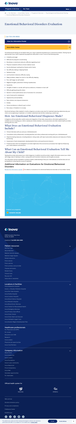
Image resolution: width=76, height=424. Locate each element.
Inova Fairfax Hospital (11, 294)
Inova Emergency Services (12, 309)
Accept (52, 421)
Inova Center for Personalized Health (15, 306)
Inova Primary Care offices (12, 311)
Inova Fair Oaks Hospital (12, 291)
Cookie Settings (62, 421)
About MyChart (9, 250)
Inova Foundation (10, 360)
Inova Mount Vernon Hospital (13, 299)
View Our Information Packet (16, 41)
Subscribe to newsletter (11, 278)
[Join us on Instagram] (14, 417)
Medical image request (11, 255)
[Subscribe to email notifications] (6, 417)
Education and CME (10, 334)
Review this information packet (13, 169)
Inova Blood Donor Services (13, 304)
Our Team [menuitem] (26, 9)
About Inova (8, 352)
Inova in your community (12, 363)
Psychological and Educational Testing (57, 13)
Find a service (9, 263)
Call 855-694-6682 (17, 240)
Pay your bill (8, 276)
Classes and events (10, 268)
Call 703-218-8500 (13, 36)
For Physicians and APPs (12, 329)
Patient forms (8, 271)
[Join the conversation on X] (23, 417)
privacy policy (34, 422)
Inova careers (9, 339)
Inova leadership (9, 355)
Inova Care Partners (10, 345)
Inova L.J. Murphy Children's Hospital (15, 289)
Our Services (12, 13)
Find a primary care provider (13, 266)
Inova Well (8, 370)
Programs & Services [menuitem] (12, 9)
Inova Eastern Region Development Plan (16, 322)
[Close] (73, 421)
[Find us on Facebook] (10, 417)
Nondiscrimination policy (12, 402)
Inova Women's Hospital (11, 301)
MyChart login (9, 248)
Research (7, 337)
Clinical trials (8, 273)
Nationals (20, 391)
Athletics (55, 391)
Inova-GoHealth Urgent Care (13, 319)
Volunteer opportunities (11, 373)
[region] (38, 421)
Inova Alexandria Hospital (12, 286)
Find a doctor (9, 260)
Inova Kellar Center (23, 13)
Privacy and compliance (12, 406)
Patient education (10, 258)
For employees (9, 375)
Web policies (8, 399)
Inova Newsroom (9, 365)
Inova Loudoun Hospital (11, 296)
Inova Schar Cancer (10, 314)
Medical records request (12, 253)
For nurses (8, 332)
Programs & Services (37, 13)
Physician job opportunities (13, 342)
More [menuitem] (67, 9)
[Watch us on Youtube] (19, 417)
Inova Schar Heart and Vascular (14, 316)
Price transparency (10, 368)
